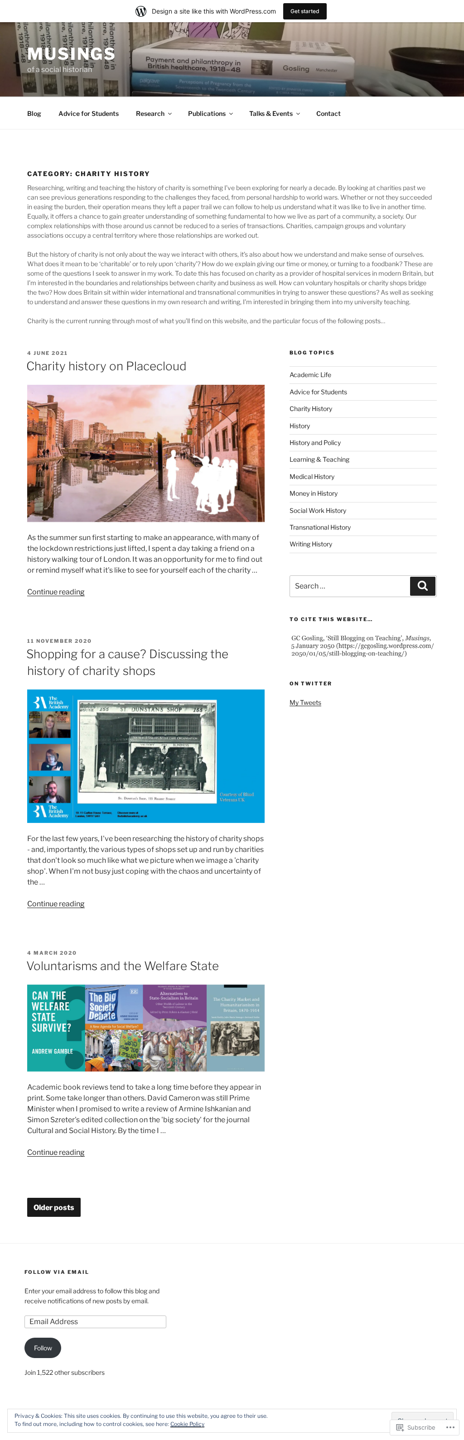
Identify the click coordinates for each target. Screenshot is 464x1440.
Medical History (312, 476)
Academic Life (310, 374)
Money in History (314, 493)
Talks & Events (271, 113)
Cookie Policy (187, 1424)
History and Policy (315, 442)
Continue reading (56, 592)
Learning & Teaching (319, 459)
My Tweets (305, 702)
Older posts (54, 1207)
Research (150, 113)
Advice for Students (88, 113)
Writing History (311, 544)
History (300, 426)
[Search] (422, 586)
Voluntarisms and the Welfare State (122, 966)
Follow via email (56, 1272)
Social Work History (318, 510)
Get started (304, 11)
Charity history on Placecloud (106, 366)
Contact (328, 113)
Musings (71, 54)
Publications (207, 113)
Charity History (311, 408)
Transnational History (320, 527)
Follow (43, 1348)
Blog (34, 113)
